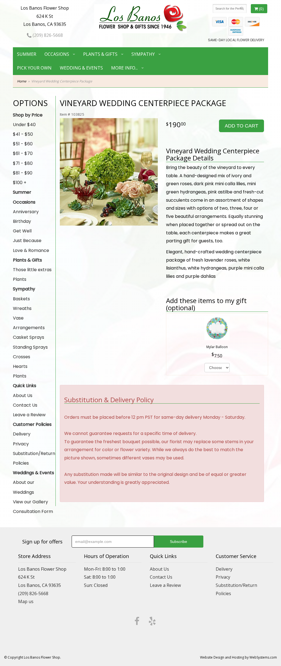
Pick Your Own (34, 68)
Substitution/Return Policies (34, 458)
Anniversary (26, 212)
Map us (25, 601)
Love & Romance (31, 250)
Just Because (27, 240)
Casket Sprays (28, 337)
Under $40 (24, 124)
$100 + (19, 182)
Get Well (22, 231)
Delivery (21, 434)
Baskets (21, 299)
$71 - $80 (23, 163)
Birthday (22, 221)
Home (21, 81)
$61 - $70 (23, 153)
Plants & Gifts (100, 54)
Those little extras (32, 270)
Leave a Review (29, 415)
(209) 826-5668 (47, 35)
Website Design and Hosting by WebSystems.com (238, 657)
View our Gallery (30, 502)
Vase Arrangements (29, 323)
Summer (26, 54)
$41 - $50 (23, 134)
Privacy (21, 444)
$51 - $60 (23, 144)
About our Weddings (23, 487)
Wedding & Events (81, 68)
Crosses (21, 357)
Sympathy (143, 54)
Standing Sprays (30, 347)
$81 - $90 (22, 173)
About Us (22, 395)
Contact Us (25, 405)
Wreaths (22, 308)
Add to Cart (241, 126)
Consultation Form (33, 511)
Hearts (20, 366)
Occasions (56, 54)
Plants (19, 279)
